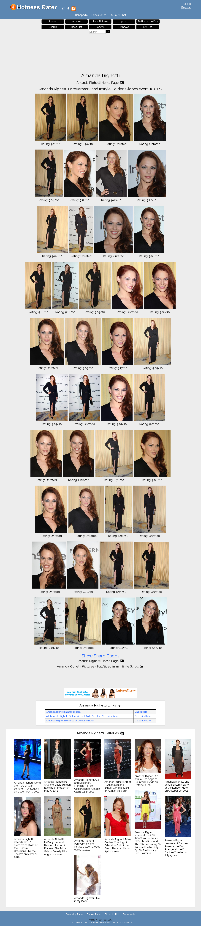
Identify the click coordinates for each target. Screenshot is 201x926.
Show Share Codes (100, 656)
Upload (124, 21)
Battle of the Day (148, 21)
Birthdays (123, 26)
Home (52, 21)
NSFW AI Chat (117, 15)
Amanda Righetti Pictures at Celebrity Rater (70, 720)
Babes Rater (98, 15)
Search (53, 26)
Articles (76, 21)
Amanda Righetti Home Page (98, 83)
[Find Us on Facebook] (68, 9)
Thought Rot (111, 914)
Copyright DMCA (75, 922)
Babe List (76, 26)
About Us (128, 922)
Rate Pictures (100, 21)
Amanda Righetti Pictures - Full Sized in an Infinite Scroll (98, 666)
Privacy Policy (105, 922)
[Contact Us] (63, 9)
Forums (100, 26)
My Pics (147, 26)
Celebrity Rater (143, 716)
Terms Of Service (91, 922)
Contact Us (117, 922)
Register (186, 7)
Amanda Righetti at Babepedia (63, 711)
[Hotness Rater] (34, 9)
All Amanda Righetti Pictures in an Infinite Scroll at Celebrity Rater (82, 716)
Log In (187, 3)
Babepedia (81, 15)
